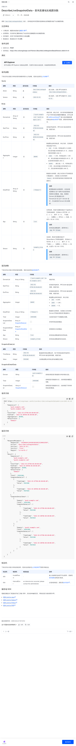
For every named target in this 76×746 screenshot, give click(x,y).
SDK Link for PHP (8, 605)
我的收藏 (26, 15)
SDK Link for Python (9, 603)
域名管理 (55, 119)
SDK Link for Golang (9, 600)
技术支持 (65, 582)
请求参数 (52, 578)
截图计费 (22, 31)
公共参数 (44, 76)
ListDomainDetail (53, 117)
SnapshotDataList (20, 323)
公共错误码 (35, 567)
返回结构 (35, 270)
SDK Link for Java (8, 597)
